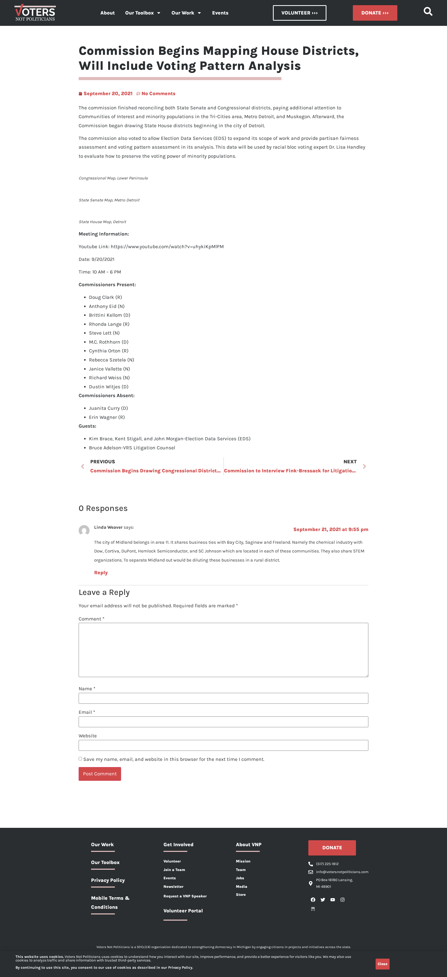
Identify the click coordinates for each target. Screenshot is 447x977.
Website (88, 735)
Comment (92, 618)
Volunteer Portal (183, 911)
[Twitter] (322, 899)
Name (87, 688)
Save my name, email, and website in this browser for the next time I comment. (173, 759)
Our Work (183, 13)
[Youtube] (332, 899)
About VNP (249, 844)
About (107, 13)
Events (220, 13)
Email (87, 712)
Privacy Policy (108, 880)
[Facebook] (313, 899)
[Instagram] (342, 899)
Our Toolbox (139, 13)
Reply (101, 572)
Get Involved (178, 844)
